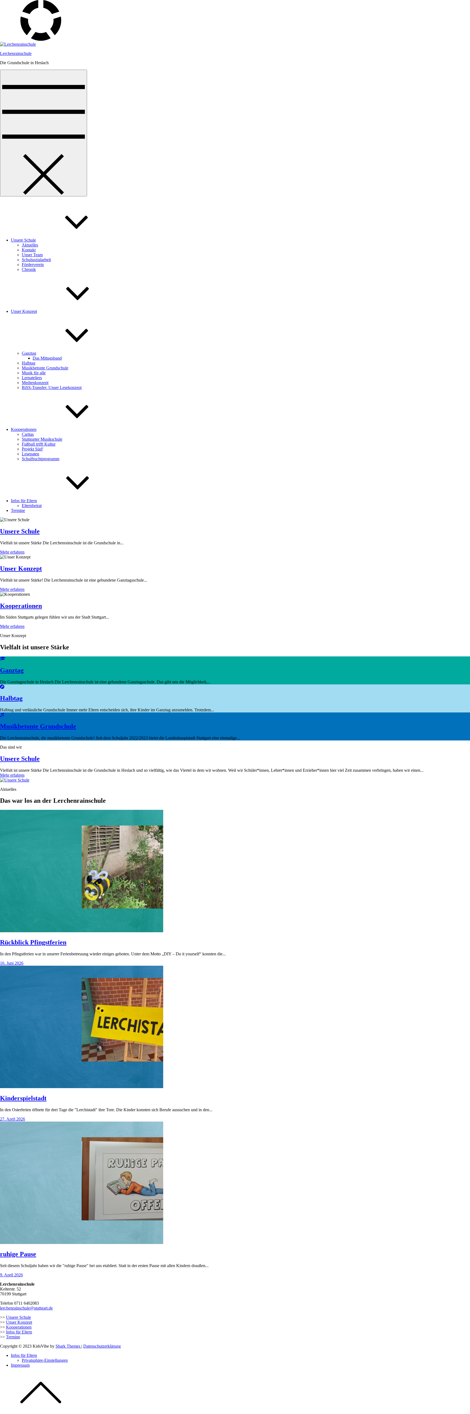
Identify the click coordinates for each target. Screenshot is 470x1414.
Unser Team (32, 254)
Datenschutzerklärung (102, 1346)
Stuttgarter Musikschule (42, 439)
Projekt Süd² (32, 449)
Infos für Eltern (24, 500)
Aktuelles (30, 245)
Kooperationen (23, 429)
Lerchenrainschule (16, 53)
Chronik (29, 269)
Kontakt (29, 250)
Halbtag (28, 363)
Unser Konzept (24, 311)
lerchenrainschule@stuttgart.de (26, 1308)
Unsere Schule (23, 240)
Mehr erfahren (12, 552)
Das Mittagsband (47, 358)
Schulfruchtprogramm (40, 458)
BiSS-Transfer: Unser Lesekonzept (52, 387)
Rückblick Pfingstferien (33, 942)
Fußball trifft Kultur (38, 444)
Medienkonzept (35, 382)
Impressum (20, 1365)
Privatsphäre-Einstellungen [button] (45, 1360)
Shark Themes (68, 1346)
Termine (18, 510)
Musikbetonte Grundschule (45, 368)
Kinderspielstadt (23, 1098)
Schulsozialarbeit (36, 259)
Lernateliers (32, 377)
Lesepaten (30, 454)
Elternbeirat (32, 505)
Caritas (28, 434)
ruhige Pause (18, 1254)
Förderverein (33, 264)
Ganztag (29, 353)
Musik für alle (34, 373)
